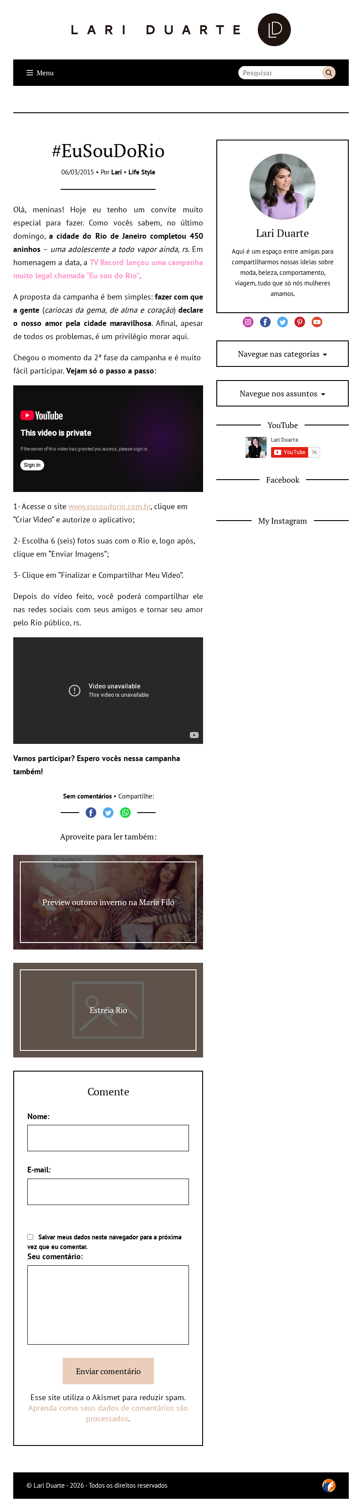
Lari (116, 172)
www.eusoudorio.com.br (109, 506)
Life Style (141, 172)
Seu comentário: (55, 1256)
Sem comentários (87, 796)
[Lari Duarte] (181, 29)
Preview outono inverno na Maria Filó (108, 902)
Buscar (329, 72)
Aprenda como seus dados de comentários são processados (108, 1413)
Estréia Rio (108, 1010)
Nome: (38, 1116)
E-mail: (39, 1169)
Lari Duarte (282, 233)
